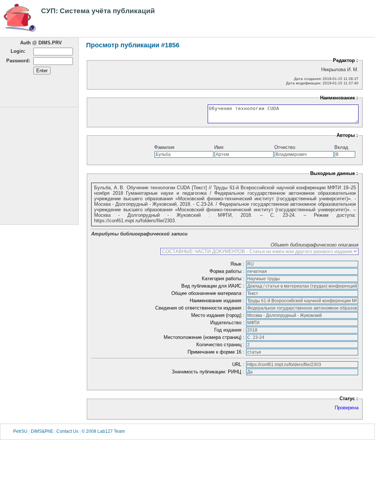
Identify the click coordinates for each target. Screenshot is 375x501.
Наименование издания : (218, 300)
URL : (239, 364)
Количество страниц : (221, 344)
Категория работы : (224, 278)
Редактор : (345, 60)
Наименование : (339, 97)
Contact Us (67, 431)
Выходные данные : (334, 173)
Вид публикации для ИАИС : (213, 286)
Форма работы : (227, 271)
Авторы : (347, 135)
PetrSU (20, 431)
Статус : (348, 398)
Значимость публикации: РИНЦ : (209, 371)
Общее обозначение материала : (208, 293)
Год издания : (230, 330)
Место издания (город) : (218, 315)
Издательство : (228, 322)
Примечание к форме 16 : (217, 352)
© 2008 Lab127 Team (103, 431)
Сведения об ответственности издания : (200, 308)
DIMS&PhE (42, 431)
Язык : (238, 264)
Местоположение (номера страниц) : (205, 337)
